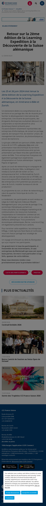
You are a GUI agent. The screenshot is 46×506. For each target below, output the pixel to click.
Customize (9, 498)
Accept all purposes (12, 493)
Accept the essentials (29, 493)
